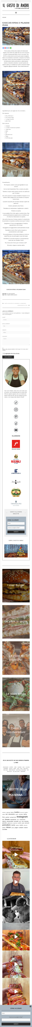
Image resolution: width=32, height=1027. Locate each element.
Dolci (24, 767)
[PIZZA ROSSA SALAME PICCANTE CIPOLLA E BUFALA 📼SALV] (16, 964)
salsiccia (25, 825)
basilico (5, 294)
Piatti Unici (5, 770)
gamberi (7, 817)
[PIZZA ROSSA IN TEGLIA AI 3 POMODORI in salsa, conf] (16, 991)
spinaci (4, 827)
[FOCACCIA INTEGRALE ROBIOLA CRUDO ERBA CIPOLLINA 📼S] (16, 854)
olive (23, 821)
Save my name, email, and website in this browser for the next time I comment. (15, 350)
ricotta (13, 825)
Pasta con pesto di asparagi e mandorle (15, 303)
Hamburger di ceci (22, 305)
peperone (15, 823)
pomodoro (15, 294)
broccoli (22, 812)
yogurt (16, 827)
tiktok (8, 827)
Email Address (6, 323)
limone (7, 819)
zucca (26, 827)
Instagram (8, 294)
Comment (4, 336)
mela (18, 819)
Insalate (10, 768)
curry (25, 814)
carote (3, 814)
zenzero (21, 827)
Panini (15, 768)
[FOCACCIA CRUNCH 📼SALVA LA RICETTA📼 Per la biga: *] (16, 882)
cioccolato (11, 814)
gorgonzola (13, 817)
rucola (21, 825)
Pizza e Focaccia (12, 770)
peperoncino (10, 823)
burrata (26, 812)
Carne (15, 767)
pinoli (19, 823)
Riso (28, 770)
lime (3, 819)
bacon (12, 812)
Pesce (21, 768)
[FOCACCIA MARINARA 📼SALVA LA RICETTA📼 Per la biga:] (16, 936)
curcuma (21, 814)
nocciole (16, 821)
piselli (23, 823)
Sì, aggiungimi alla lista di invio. (11, 353)
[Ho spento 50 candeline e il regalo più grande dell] (16, 909)
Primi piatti (25, 768)
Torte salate (9, 293)
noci (20, 821)
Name (3, 317)
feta (3, 817)
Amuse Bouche (5, 767)
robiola (17, 825)
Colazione (19, 767)
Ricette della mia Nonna (21, 770)
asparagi (8, 812)
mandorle (13, 819)
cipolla (16, 814)
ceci (6, 814)
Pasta (18, 768)
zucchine (4, 829)
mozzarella (10, 821)
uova (12, 827)
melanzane (12, 294)
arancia (4, 812)
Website (4, 330)
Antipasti (11, 767)
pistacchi (27, 823)
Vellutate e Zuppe (16, 771)
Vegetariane (13, 293)
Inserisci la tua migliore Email (16, 1017)
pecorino (4, 823)
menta (4, 821)
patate (26, 821)
